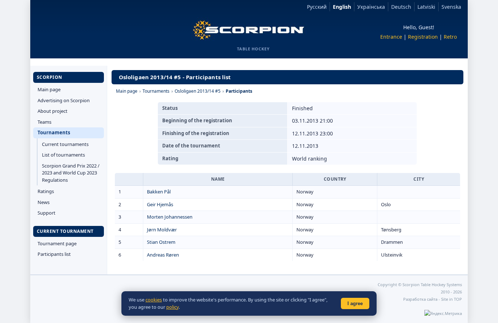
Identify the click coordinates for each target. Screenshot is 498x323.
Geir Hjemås (160, 204)
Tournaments (54, 132)
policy (172, 307)
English (342, 6)
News (44, 202)
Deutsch (401, 6)
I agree (355, 303)
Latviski (426, 6)
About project (52, 111)
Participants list (54, 254)
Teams (44, 122)
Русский (317, 6)
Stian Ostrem (161, 242)
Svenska (451, 6)
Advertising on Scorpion (64, 100)
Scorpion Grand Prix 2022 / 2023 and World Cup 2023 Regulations (71, 172)
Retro (450, 36)
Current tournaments (65, 144)
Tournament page (57, 243)
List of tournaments (63, 154)
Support (46, 212)
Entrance (391, 36)
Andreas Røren (163, 254)
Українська (371, 6)
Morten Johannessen (169, 217)
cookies (153, 299)
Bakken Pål (159, 191)
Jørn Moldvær (162, 229)
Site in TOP (451, 299)
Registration (423, 36)
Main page (49, 89)
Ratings (46, 191)
